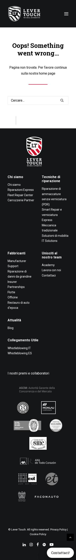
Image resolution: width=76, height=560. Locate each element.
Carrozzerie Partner (21, 200)
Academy (48, 265)
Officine (13, 297)
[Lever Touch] (24, 14)
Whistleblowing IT (19, 348)
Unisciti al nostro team (52, 255)
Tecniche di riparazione (51, 179)
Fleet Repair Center (20, 195)
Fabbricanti (16, 253)
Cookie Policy (38, 534)
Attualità (14, 320)
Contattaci (49, 275)
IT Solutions (49, 240)
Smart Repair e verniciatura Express (52, 215)
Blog (11, 328)
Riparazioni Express (21, 189)
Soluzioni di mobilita (55, 235)
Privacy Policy (58, 529)
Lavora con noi (51, 270)
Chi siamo (15, 177)
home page (47, 73)
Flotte (11, 292)
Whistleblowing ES (20, 353)
